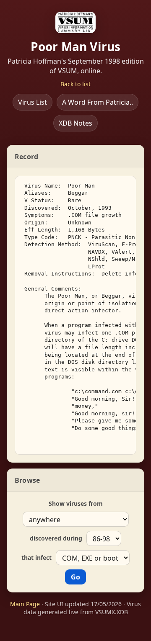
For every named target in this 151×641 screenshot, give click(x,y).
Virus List (32, 102)
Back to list (75, 84)
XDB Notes (75, 123)
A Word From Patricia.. (97, 102)
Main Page (25, 604)
